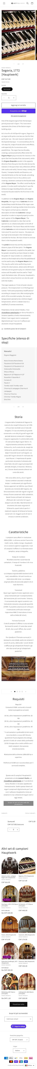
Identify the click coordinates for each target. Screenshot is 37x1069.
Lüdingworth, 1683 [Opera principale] (26, 992)
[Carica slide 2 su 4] (17, 691)
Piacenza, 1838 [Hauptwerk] (27, 961)
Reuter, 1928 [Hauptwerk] (9, 935)
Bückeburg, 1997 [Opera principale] (8, 992)
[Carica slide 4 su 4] (22, 691)
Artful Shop (15, 1065)
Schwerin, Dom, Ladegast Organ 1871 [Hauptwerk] (9, 876)
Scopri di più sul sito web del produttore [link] (18, 803)
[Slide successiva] (25, 691)
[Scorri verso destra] (23, 64)
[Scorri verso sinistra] (14, 64)
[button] (4, 3)
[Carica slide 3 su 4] (19, 691)
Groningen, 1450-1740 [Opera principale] (10, 905)
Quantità (4, 94)
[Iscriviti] (30, 1019)
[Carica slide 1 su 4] (15, 691)
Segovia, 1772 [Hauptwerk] (26, 876)
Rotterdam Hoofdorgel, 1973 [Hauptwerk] (9, 962)
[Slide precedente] (11, 691)
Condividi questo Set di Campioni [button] (15, 329)
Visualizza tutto (18, 1004)
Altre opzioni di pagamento (18, 116)
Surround (7, 89)
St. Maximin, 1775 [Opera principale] (26, 905)
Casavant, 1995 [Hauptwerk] (27, 935)
